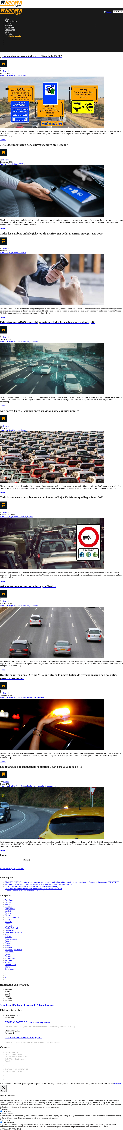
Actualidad (4, 75)
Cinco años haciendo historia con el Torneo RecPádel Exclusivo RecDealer (33, 889)
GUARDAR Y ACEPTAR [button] (10, 1129)
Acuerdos (8, 902)
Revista (7, 963)
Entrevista (8, 922)
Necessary (7, 1111)
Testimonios (9, 969)
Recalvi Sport (10, 30)
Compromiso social (12, 917)
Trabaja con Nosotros (13, 1075)
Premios (8, 943)
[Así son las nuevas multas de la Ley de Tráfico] (52, 657)
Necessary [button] (4, 1109)
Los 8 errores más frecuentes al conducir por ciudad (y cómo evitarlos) (31, 886)
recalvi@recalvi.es (12, 1065)
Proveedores (9, 952)
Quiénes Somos (11, 21)
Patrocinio (8, 941)
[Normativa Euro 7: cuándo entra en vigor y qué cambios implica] (52, 482)
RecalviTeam (10, 958)
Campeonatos (10, 909)
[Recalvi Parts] (11, 7)
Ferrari (7, 924)
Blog (7, 32)
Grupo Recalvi (10, 930)
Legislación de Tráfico (17, 75)
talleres (7, 967)
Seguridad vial (32, 341)
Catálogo (8, 911)
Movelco (8, 937)
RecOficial (9, 960)
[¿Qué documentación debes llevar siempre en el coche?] (52, 216)
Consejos (3, 164)
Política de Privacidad (24, 1005)
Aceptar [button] (111, 1084)
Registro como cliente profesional (17, 1079)
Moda (7, 935)
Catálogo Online (15, 36)
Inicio (7, 19)
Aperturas (8, 904)
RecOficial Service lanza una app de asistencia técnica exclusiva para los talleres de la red (38, 884)
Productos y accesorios (35, 697)
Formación (9, 926)
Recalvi (6, 71)
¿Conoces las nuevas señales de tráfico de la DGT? (24, 891)
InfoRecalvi (9, 28)
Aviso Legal (6, 1005)
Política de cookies (45, 1005)
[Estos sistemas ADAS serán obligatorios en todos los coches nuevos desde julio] (52, 393)
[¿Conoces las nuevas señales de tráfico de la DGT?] (52, 127)
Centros (8, 913)
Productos (8, 25)
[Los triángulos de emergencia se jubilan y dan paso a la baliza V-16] (52, 838)
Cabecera (8, 907)
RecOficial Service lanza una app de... (23, 1037)
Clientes (8, 915)
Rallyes (7, 954)
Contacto (8, 34)
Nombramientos (11, 939)
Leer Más (117, 1084)
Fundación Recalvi (12, 928)
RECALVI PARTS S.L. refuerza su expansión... (28, 1022)
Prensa (7, 945)
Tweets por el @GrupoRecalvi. (12, 869)
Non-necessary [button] (5, 1120)
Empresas (8, 23)
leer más (3, 140)
